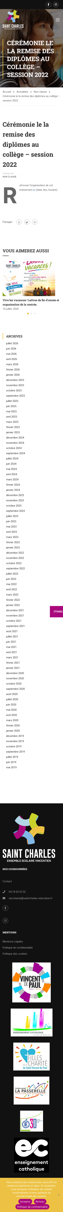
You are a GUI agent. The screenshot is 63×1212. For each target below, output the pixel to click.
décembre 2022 (15, 552)
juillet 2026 (12, 343)
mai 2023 (11, 526)
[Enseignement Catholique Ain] (31, 1022)
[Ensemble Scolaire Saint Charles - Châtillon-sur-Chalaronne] (13, 19)
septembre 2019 (15, 751)
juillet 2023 (12, 516)
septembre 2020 (15, 688)
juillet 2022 (12, 573)
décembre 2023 (15, 495)
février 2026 (13, 369)
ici (34, 189)
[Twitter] (26, 222)
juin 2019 (11, 762)
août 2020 (12, 694)
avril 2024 (11, 474)
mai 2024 (11, 469)
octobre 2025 (14, 390)
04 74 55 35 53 (17, 891)
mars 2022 (12, 594)
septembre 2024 (15, 453)
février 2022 (13, 599)
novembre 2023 (15, 500)
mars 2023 (12, 537)
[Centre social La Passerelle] (31, 1091)
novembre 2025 (15, 385)
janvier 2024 (13, 490)
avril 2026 (11, 359)
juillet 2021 (12, 636)
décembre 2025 (15, 380)
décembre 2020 (15, 673)
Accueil (7, 91)
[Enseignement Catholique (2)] (31, 1155)
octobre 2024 (14, 448)
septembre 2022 (15, 568)
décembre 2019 (15, 736)
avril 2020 (11, 715)
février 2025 (13, 427)
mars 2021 (12, 657)
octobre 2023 (14, 505)
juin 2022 (11, 579)
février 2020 (13, 725)
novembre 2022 (15, 558)
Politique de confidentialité (18, 947)
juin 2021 (11, 641)
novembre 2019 (15, 741)
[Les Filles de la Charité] (31, 1056)
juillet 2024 (12, 458)
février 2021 (13, 662)
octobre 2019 (14, 746)
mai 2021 (11, 647)
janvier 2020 (13, 730)
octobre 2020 (14, 683)
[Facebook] (19, 222)
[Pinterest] (34, 222)
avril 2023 (11, 531)
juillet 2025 (12, 401)
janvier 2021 (13, 668)
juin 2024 (11, 463)
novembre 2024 (15, 442)
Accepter (25, 1201)
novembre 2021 (15, 615)
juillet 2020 (12, 699)
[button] (28, 313)
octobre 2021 (14, 620)
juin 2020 (11, 704)
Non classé (40, 91)
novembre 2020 (15, 678)
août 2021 (12, 631)
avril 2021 (11, 652)
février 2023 (13, 542)
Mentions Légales (13, 941)
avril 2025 (11, 416)
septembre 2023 (15, 510)
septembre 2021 (15, 626)
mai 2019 (11, 767)
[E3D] (31, 1121)
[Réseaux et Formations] (31, 982)
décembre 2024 (15, 437)
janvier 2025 (13, 432)
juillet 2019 (12, 757)
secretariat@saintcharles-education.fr (30, 898)
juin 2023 (11, 521)
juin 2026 (11, 348)
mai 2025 (11, 411)
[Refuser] (58, 1195)
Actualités (22, 91)
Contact (7, 881)
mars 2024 (12, 479)
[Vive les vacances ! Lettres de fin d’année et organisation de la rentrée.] (29, 278)
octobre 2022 (14, 563)
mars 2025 (12, 421)
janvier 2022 (13, 605)
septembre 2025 (15, 395)
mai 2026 (11, 353)
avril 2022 (11, 589)
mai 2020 (11, 709)
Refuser (40, 1201)
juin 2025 (11, 406)
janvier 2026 (13, 374)
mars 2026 (12, 364)
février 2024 (13, 484)
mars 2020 (12, 720)
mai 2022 (11, 584)
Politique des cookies (15, 953)
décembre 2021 (15, 610)
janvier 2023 (13, 547)
